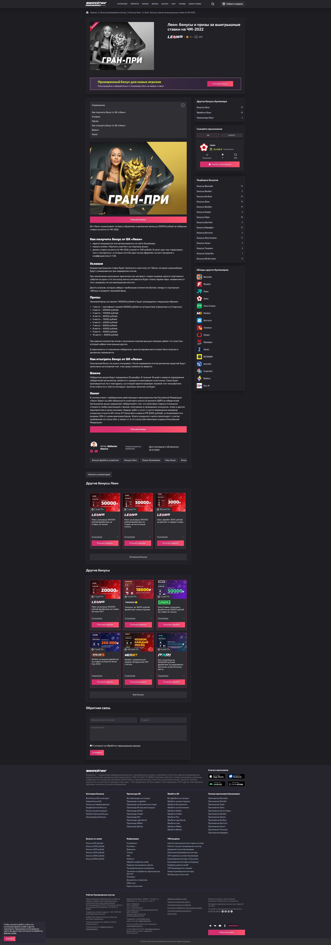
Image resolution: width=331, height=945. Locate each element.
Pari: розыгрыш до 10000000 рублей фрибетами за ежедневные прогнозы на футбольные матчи (170, 664)
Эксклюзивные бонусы (96, 817)
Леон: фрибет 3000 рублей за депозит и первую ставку (170, 521)
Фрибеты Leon (173, 823)
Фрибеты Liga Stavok (176, 820)
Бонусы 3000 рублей (95, 856)
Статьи (130, 852)
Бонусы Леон (130, 460)
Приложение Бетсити (217, 823)
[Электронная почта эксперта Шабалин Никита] (96, 451)
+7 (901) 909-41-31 (143, 919)
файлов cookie (10, 933)
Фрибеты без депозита (177, 804)
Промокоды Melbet (135, 823)
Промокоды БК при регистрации (141, 808)
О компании (132, 843)
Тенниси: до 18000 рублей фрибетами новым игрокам (137, 608)
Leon (212, 145)
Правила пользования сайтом (140, 865)
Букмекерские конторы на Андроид (182, 862)
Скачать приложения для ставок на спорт (185, 843)
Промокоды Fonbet (135, 814)
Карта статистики (134, 886)
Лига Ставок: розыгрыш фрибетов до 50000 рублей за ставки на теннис (171, 609)
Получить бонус (220, 84)
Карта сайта (172, 914)
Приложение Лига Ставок (219, 811)
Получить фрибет (105, 543)
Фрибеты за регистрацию (178, 801)
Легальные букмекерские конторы (182, 852)
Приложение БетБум (217, 820)
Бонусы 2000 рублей (95, 852)
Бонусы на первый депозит (98, 804)
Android (231, 135)
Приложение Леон (216, 808)
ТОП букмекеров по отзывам (179, 868)
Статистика (122, 4)
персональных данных (129, 746)
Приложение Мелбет (217, 814)
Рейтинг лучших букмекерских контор (184, 846)
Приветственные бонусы (97, 814)
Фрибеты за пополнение (178, 808)
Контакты (131, 846)
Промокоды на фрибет (136, 801)
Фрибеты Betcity (174, 830)
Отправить (97, 752)
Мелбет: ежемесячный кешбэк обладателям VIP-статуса (137, 662)
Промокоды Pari (133, 817)
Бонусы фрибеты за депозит (105, 460)
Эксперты (131, 877)
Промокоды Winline (135, 811)
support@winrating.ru (135, 926)
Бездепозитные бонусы (96, 808)
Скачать (164, 4)
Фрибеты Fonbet (174, 814)
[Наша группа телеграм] (210, 926)
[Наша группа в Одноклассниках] (225, 926)
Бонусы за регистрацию (96, 811)
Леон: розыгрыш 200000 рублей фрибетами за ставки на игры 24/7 (105, 609)
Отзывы (182, 4)
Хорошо (9, 938)
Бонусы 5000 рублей (95, 846)
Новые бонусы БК (93, 801)
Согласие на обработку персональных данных (143, 872)
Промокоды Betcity (135, 826)
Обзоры (155, 4)
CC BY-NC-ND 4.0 (214, 911)
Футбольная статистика (178, 875)
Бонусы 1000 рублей (95, 849)
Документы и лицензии (137, 880)
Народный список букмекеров (180, 849)
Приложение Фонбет (217, 801)
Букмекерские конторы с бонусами (182, 859)
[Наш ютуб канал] (220, 926)
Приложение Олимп (217, 817)
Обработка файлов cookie (138, 862)
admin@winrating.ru (152, 929)
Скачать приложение (221, 164)
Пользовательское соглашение (140, 868)
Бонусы (145, 4)
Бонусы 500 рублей (94, 843)
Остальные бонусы (138, 557)
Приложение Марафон (218, 833)
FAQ (128, 856)
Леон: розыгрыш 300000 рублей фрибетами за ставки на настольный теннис (136, 523)
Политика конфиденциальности (179, 911)
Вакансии (131, 849)
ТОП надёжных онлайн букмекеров (182, 856)
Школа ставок (195, 4)
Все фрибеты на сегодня (178, 798)
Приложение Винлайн (218, 798)
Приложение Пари (216, 804)
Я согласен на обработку (116, 746)
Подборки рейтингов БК (177, 865)
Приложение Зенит (216, 826)
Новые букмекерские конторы (180, 871)
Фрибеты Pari (173, 817)
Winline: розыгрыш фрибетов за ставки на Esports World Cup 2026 (105, 661)
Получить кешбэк (138, 682)
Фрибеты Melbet (174, 826)
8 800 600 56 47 (145, 921)
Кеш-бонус (170, 460)
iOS (208, 135)
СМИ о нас (131, 883)
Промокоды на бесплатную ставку (142, 804)
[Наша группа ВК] (215, 926)
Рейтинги (134, 4)
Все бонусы (138, 695)
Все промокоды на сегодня (138, 798)
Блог (174, 4)
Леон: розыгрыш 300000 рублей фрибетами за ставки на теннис (103, 522)
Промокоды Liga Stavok (137, 820)
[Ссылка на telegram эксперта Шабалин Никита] (91, 451)
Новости (130, 859)
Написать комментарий (99, 474)
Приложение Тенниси (218, 830)
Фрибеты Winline (174, 811)
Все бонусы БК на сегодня (97, 798)
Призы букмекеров (151, 460)
